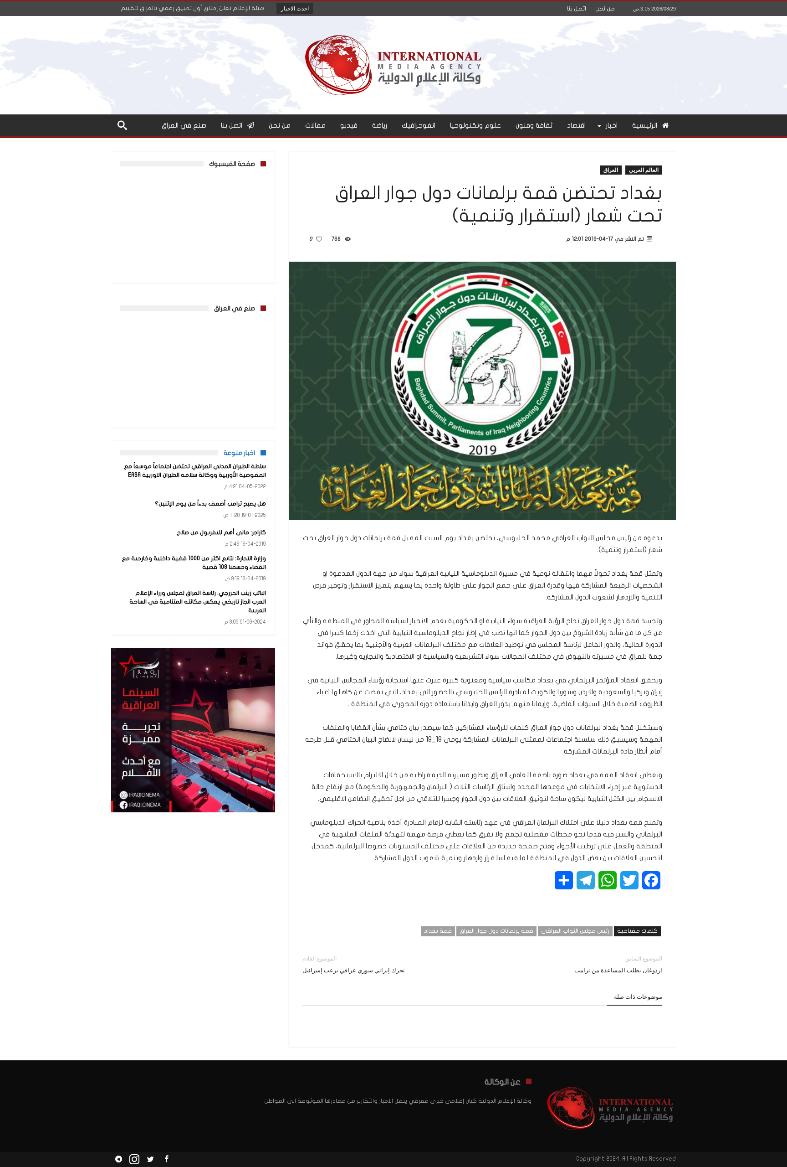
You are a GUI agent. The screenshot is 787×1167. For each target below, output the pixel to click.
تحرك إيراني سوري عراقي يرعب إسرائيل (353, 964)
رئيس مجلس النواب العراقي (575, 931)
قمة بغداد (438, 931)
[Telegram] (118, 1159)
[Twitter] (150, 1159)
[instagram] (134, 1159)
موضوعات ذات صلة (638, 996)
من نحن (605, 8)
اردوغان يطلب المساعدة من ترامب (618, 964)
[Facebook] (166, 1159)
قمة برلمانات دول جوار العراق (496, 931)
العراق (610, 169)
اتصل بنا (576, 8)
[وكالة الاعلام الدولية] (393, 29)
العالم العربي (644, 169)
